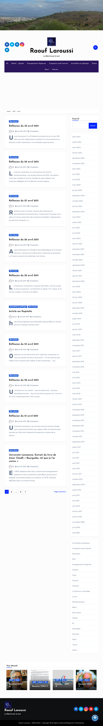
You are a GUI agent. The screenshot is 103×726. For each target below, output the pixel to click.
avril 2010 (76, 506)
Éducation (76, 554)
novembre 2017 (78, 345)
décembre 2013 (78, 415)
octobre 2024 (77, 201)
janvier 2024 (77, 206)
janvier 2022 (77, 244)
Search (75, 119)
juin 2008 (76, 527)
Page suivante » (60, 492)
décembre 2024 (78, 196)
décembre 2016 (78, 361)
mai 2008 (76, 533)
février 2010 (77, 511)
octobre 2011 (77, 436)
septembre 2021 (78, 265)
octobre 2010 (77, 479)
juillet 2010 (76, 490)
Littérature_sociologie (81, 591)
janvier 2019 (77, 329)
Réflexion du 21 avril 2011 (23, 416)
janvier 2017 (77, 356)
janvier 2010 (77, 517)
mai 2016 (75, 372)
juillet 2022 (76, 222)
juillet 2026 (76, 142)
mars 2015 (76, 394)
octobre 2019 (77, 313)
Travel (74, 645)
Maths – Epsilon (17, 63)
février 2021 (77, 271)
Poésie (94, 63)
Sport (47, 69)
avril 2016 (76, 378)
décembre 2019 (78, 308)
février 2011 (76, 474)
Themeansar (79, 723)
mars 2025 (76, 185)
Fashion (75, 570)
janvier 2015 (77, 404)
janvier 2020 (77, 303)
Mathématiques (78, 602)
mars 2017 (76, 351)
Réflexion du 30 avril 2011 (24, 126)
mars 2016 (76, 383)
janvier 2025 (77, 190)
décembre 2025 (78, 158)
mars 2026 (76, 147)
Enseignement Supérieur (36, 63)
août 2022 (76, 217)
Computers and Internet (58, 63)
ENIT (74, 559)
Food (74, 575)
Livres (74, 597)
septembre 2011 (78, 442)
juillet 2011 (76, 447)
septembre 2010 (78, 485)
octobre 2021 (77, 260)
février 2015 (77, 399)
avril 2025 (76, 180)
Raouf (14, 317)
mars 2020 (76, 292)
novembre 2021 (78, 254)
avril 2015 (76, 388)
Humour (55, 69)
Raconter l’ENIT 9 (40, 686)
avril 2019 (76, 324)
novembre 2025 (78, 163)
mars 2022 (76, 238)
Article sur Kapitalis (20, 311)
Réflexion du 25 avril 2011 (24, 275)
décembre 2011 (78, 426)
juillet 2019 (76, 319)
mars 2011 (76, 469)
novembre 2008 (78, 522)
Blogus (69, 723)
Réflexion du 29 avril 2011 (24, 162)
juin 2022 (76, 228)
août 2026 (76, 137)
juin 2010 (76, 495)
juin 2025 (76, 174)
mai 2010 (75, 501)
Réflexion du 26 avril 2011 (24, 239)
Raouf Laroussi (51, 51)
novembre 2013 (78, 420)
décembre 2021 (78, 249)
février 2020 (77, 297)
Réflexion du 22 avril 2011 (24, 380)
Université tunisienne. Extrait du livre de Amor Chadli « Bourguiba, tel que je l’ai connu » (32, 458)
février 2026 (77, 153)
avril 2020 (76, 287)
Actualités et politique (80, 63)
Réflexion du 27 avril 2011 (24, 201)
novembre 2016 (78, 367)
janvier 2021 (77, 276)
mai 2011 (75, 458)
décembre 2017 (78, 340)
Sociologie (76, 629)
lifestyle (75, 586)
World (74, 650)
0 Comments (34, 131)
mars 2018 (76, 335)
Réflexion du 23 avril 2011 (24, 344)
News (74, 607)
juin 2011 (75, 452)
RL (7, 63)
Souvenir (75, 634)
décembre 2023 (78, 212)
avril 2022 (76, 233)
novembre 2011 (78, 431)
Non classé (14, 121)
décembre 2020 (78, 281)
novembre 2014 (78, 410)
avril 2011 (76, 463)
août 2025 (76, 169)
